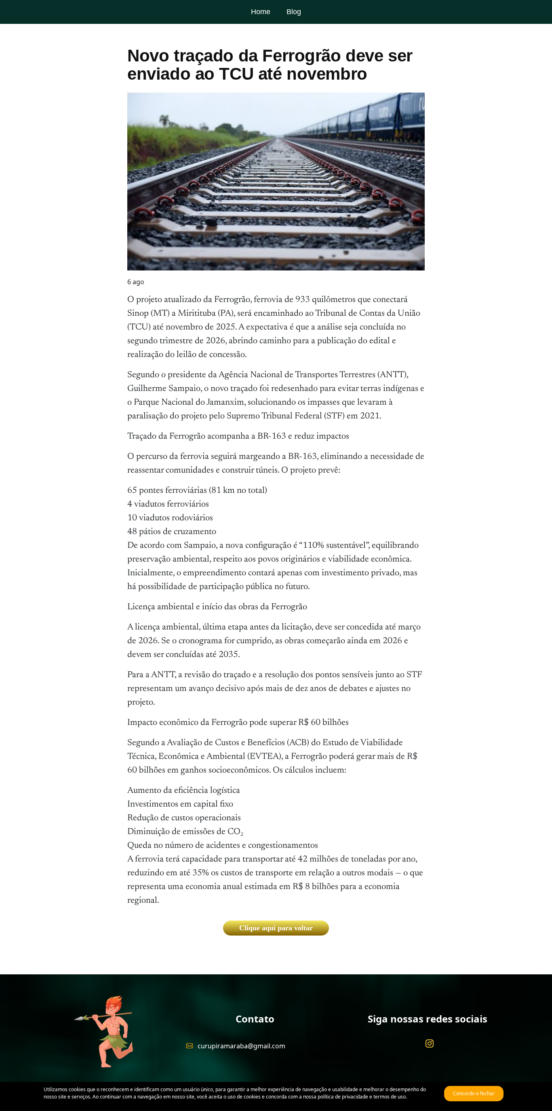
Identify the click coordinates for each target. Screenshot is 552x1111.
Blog (294, 12)
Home (260, 12)
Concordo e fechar (474, 1093)
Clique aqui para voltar (276, 928)
